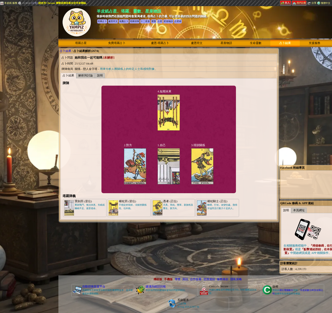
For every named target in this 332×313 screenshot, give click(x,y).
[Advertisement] (29, 58)
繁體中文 (325, 3)
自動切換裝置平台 (93, 286)
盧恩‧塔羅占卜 (160, 43)
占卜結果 (285, 43)
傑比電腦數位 (286, 290)
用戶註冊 (301, 3)
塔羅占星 (81, 43)
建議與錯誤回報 (156, 286)
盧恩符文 (197, 43)
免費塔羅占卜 (116, 43)
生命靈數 (255, 43)
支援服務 (314, 43)
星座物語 (226, 43)
